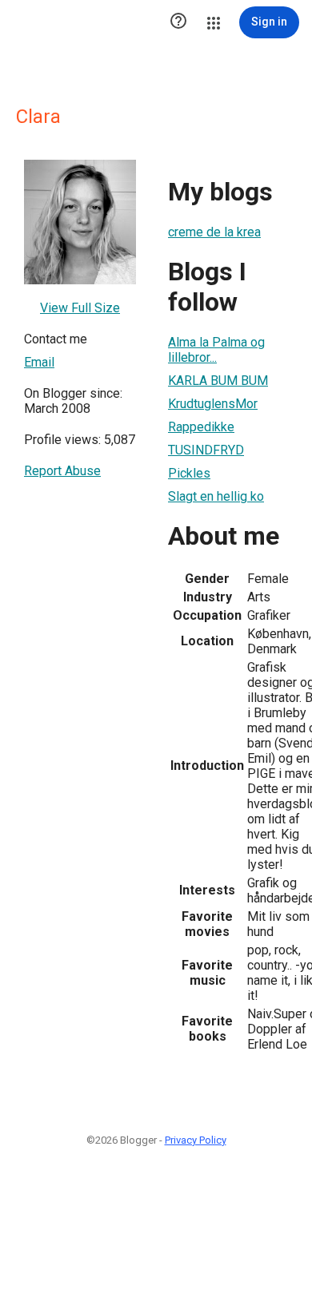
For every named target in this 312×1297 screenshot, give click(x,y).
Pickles (189, 473)
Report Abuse (62, 470)
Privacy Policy (195, 1140)
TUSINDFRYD (206, 450)
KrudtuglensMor (213, 403)
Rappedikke (201, 426)
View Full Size (80, 307)
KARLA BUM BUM (218, 380)
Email (39, 362)
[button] (178, 22)
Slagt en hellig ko (216, 496)
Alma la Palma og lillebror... (216, 350)
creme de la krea (214, 232)
